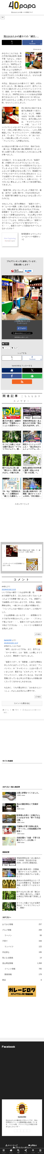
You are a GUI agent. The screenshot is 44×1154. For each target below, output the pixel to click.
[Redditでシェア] (27, 799)
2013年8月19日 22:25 (9, 589)
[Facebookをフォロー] (12, 376)
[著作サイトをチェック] (12, 370)
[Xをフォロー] (32, 370)
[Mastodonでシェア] (17, 792)
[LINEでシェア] (7, 805)
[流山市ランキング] (17, 271)
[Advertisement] (22, 25)
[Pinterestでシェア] (17, 805)
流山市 (16, 348)
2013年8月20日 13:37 (11, 643)
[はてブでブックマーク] (36, 799)
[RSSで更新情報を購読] (22, 381)
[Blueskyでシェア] (27, 792)
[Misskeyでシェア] (36, 792)
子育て (6, 344)
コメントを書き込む (22, 703)
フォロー (23, 328)
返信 (39, 634)
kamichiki (8, 640)
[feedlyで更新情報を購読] (25, 1130)
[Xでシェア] (7, 792)
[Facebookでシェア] (7, 799)
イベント (7, 348)
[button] (39, 619)
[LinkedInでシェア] (27, 805)
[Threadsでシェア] (17, 799)
